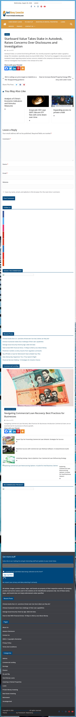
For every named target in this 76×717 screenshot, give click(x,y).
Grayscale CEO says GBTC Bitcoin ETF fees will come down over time (38, 113)
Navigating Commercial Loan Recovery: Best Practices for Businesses (34, 415)
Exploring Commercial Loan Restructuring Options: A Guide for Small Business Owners (65, 471)
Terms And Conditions (10, 647)
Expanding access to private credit (62, 111)
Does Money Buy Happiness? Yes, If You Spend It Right (19, 357)
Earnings (5, 666)
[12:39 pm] (5, 50)
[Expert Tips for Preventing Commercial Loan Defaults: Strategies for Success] (9, 440)
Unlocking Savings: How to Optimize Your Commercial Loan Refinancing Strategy (41, 458)
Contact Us (29, 26)
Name (5, 164)
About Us (5, 627)
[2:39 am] (5, 420)
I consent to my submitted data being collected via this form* (23, 572)
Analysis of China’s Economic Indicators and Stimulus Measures (13, 102)
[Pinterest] (18, 68)
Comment (7, 139)
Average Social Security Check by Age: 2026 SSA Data (19, 345)
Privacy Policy (7, 643)
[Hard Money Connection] (5, 24)
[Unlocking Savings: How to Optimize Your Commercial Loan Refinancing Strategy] (9, 459)
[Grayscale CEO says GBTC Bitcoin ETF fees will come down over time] (38, 97)
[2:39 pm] (60, 478)
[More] (22, 68)
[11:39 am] (5, 109)
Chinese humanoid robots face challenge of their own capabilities (23, 342)
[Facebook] (6, 68)
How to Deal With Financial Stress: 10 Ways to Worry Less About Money (25, 348)
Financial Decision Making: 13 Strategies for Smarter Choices (21, 360)
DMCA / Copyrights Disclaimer (12, 639)
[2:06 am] (29, 120)
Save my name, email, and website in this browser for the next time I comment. (32, 192)
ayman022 (11, 50)
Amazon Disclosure (9, 631)
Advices (11, 26)
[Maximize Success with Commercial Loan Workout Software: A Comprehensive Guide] (9, 450)
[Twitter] (10, 68)
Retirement (6, 697)
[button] (34, 26)
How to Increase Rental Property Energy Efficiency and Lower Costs (55, 78)
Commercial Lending (10, 409)
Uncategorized (7, 701)
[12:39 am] (54, 115)
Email (5, 173)
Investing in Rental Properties (47, 22)
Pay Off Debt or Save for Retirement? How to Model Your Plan (21, 354)
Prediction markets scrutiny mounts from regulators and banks (22, 351)
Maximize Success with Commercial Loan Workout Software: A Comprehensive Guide (42, 449)
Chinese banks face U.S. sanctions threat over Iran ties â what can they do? (26, 338)
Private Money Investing (10, 690)
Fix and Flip (29, 22)
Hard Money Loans (15, 22)
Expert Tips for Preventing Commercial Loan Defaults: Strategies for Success (39, 439)
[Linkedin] (14, 68)
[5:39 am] (17, 460)
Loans (63, 22)
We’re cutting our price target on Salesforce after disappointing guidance (21, 78)
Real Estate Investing (9, 693)
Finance (19, 26)
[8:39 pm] (17, 451)
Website (5, 182)
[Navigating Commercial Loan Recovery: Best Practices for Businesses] (38, 387)
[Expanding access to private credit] (62, 97)
